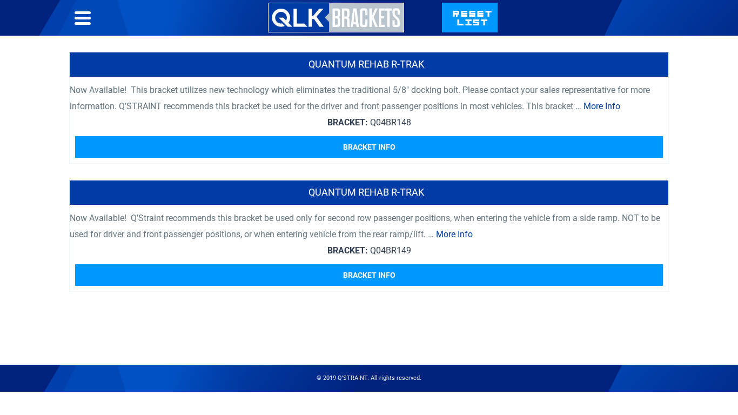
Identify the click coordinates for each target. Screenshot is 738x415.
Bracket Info (369, 147)
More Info (601, 106)
